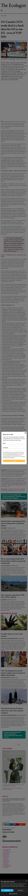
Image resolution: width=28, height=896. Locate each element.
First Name (5, 447)
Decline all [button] (20, 890)
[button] (14, 893)
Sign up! (14, 461)
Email (4, 443)
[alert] (14, 888)
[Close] (25, 433)
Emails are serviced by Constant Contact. (14, 457)
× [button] (26, 881)
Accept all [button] (7, 890)
